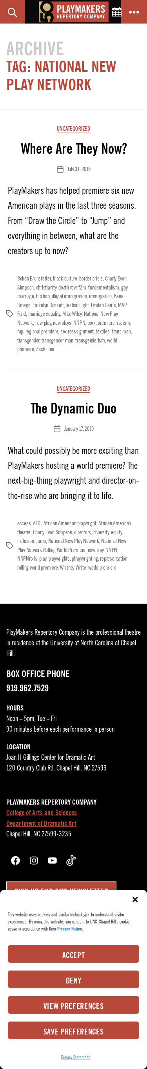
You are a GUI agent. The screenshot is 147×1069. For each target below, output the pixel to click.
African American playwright (70, 523)
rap (20, 331)
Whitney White (73, 567)
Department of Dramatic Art (41, 823)
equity (116, 532)
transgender (28, 340)
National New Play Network (73, 541)
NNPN (79, 322)
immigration (100, 296)
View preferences (74, 1006)
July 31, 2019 (79, 169)
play (42, 558)
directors (82, 532)
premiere (106, 322)
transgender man (57, 340)
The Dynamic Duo (73, 408)
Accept (73, 955)
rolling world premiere (37, 567)
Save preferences (74, 1032)
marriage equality (44, 313)
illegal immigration (69, 296)
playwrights (59, 558)
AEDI (37, 523)
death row (67, 287)
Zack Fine (45, 349)
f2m (82, 287)
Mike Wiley (72, 313)
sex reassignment (77, 331)
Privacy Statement (75, 1057)
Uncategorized (74, 129)
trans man (121, 331)
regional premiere (41, 331)
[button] (135, 899)
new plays (62, 322)
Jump (41, 541)
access (24, 523)
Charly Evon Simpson (52, 532)
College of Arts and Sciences (41, 813)
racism (123, 322)
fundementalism (103, 287)
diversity (101, 532)
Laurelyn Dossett (48, 305)
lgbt (85, 305)
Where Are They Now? (74, 148)
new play (43, 322)
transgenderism (90, 340)
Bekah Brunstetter (34, 278)
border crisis (91, 278)
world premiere (102, 567)
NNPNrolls (27, 558)
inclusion (25, 541)
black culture (65, 278)
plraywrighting (85, 558)
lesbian (73, 305)
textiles (102, 331)
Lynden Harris (103, 305)
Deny (74, 981)
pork (91, 322)
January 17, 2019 (79, 428)
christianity (46, 287)
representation (113, 558)
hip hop (42, 296)
